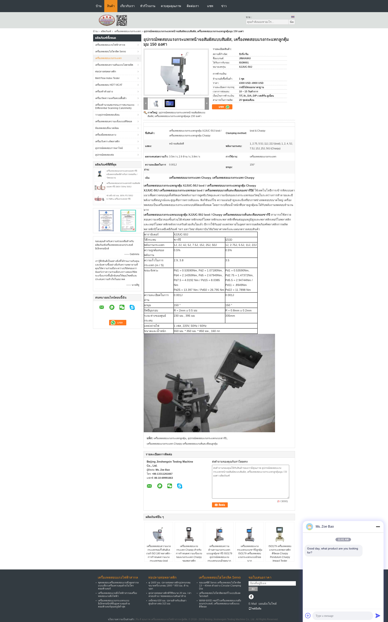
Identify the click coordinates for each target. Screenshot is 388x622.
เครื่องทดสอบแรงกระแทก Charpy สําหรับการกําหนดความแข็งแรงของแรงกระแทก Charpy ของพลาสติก (189, 553)
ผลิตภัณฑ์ (106, 31)
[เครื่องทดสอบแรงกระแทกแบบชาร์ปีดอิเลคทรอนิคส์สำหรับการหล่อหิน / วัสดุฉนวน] (99, 173)
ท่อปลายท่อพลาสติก (105, 71)
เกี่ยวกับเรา (127, 6)
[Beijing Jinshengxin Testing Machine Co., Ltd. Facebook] (251, 597)
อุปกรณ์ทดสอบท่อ (104, 154)
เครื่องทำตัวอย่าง (104, 91)
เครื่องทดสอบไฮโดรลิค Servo (110, 51)
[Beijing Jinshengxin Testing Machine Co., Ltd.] (115, 20)
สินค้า (111, 6)
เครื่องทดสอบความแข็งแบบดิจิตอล (113, 121)
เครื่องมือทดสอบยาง (105, 134)
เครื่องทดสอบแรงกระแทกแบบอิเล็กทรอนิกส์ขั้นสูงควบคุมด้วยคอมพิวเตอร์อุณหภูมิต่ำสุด (114, 603)
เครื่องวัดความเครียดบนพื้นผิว (111, 98)
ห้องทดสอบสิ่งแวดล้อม (107, 128)
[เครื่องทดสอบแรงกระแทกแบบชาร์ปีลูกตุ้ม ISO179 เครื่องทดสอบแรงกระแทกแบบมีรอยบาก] (249, 534)
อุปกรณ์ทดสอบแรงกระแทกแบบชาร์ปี (207, 438)
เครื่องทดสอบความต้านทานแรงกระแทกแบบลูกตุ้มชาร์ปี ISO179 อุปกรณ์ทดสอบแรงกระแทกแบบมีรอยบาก (219, 553)
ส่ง (253, 588)
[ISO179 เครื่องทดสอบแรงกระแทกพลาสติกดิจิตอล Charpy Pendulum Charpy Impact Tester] (280, 534)
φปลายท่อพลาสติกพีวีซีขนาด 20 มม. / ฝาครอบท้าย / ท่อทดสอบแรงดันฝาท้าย (170, 595)
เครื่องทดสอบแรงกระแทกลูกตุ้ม (170, 438)
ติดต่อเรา (193, 6)
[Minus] (377, 526)
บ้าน (98, 6)
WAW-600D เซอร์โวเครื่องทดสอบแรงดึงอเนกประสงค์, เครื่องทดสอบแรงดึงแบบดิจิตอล (220, 603)
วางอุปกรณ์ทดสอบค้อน (107, 114)
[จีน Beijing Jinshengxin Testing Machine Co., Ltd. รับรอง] (106, 220)
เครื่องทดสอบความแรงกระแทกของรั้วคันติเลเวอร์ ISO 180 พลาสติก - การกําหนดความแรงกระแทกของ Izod (158, 553)
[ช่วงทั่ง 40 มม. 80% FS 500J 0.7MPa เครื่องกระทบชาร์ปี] (99, 198)
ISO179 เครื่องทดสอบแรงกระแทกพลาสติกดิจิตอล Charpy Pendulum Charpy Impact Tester (280, 553)
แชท (210, 5)
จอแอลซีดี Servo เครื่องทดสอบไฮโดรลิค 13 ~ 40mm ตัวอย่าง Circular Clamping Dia (220, 585)
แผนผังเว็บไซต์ (267, 603)
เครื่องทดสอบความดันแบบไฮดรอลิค (114, 64)
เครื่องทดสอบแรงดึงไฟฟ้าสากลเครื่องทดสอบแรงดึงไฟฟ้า (117, 595)
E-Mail (253, 603)
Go (292, 21)
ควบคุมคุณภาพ (171, 6)
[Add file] (308, 615)
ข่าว (224, 6)
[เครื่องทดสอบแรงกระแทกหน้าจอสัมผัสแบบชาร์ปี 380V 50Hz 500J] (99, 186)
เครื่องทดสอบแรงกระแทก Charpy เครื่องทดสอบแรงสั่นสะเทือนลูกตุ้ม (182, 443)
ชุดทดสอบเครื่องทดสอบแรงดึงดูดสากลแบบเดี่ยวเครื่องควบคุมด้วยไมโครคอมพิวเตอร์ (118, 585)
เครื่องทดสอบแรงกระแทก (127, 31)
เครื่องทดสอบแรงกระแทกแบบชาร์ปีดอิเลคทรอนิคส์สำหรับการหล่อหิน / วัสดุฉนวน (121, 174)
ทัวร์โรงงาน (147, 6)
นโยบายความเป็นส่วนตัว (121, 619)
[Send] (378, 615)
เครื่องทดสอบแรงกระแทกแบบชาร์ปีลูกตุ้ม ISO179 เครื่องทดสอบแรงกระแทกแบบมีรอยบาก (249, 553)
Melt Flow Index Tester (107, 78)
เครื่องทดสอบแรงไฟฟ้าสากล (110, 44)
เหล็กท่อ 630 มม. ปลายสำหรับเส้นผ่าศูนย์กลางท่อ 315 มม (168, 602)
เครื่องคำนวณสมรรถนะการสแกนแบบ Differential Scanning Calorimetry (114, 106)
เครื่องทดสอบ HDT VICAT (108, 84)
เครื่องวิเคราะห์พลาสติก (107, 141)
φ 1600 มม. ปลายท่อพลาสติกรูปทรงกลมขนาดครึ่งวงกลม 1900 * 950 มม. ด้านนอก (170, 585)
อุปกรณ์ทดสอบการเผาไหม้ (109, 148)
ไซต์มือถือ (256, 608)
